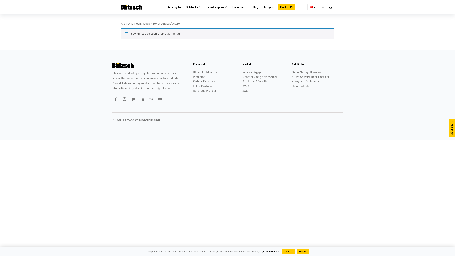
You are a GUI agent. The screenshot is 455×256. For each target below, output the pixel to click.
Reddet (302, 251)
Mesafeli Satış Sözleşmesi (259, 77)
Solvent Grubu (161, 23)
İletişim (268, 7)
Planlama (199, 77)
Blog (255, 7)
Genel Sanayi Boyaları (306, 72)
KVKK (245, 86)
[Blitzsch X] (132, 99)
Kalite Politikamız (204, 86)
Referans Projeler (204, 90)
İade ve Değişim (252, 72)
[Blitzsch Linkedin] (141, 99)
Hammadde (143, 23)
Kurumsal (238, 7)
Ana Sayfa (127, 23)
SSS (245, 90)
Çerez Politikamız (271, 251)
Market (285, 7)
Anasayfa (174, 7)
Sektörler (192, 7)
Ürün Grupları (215, 7)
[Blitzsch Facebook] (115, 99)
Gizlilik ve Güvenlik (254, 81)
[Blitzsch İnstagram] (124, 99)
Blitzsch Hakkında (205, 72)
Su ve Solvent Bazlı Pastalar (310, 77)
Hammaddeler (301, 86)
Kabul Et (289, 251)
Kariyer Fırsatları (204, 81)
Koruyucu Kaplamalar (306, 81)
